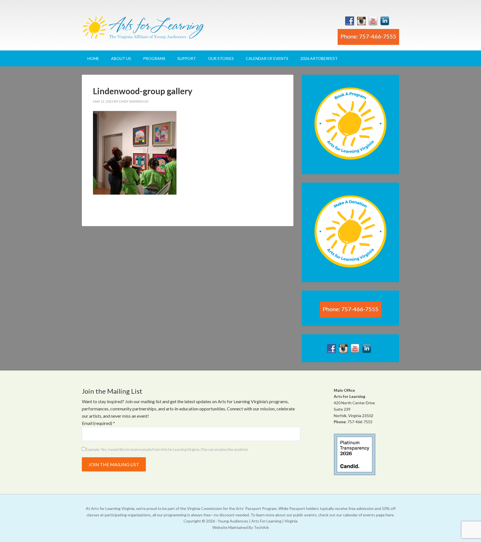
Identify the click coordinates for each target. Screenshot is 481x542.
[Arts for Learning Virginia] (143, 30)
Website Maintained (230, 527)
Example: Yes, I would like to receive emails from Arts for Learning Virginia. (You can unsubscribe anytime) (166, 449)
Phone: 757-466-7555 (368, 36)
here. (390, 514)
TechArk (261, 527)
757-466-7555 (359, 421)
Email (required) (98, 423)
